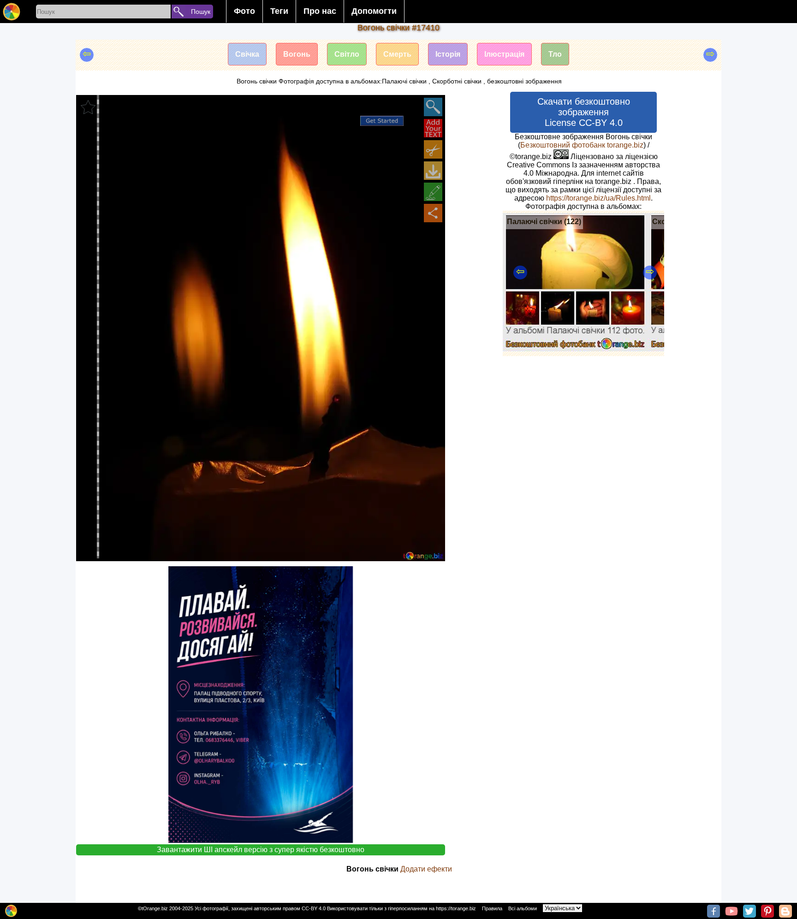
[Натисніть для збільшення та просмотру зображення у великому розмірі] (433, 107)
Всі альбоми (522, 908)
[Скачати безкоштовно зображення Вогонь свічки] (433, 170)
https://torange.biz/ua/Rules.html (598, 198)
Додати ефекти (426, 869)
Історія (447, 54)
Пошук (200, 11)
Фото (244, 11)
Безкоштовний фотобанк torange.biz (581, 145)
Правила (492, 908)
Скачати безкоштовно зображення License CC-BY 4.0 (583, 112)
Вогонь (296, 54)
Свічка (247, 54)
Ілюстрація (504, 54)
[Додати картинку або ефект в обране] (88, 107)
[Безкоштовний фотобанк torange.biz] (11, 11)
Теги (279, 11)
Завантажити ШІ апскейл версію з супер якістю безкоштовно (260, 850)
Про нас (319, 11)
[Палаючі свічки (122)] (575, 349)
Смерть (397, 54)
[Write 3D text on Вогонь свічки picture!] (433, 128)
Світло (346, 54)
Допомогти (374, 11)
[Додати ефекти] (433, 192)
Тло (555, 54)
